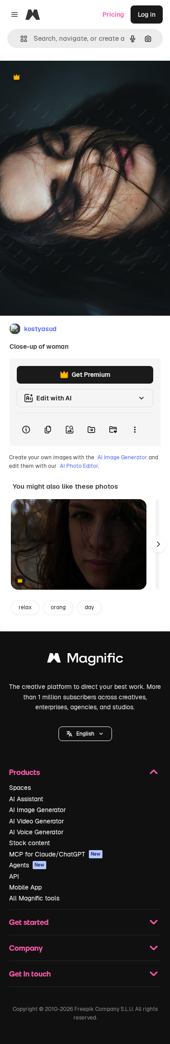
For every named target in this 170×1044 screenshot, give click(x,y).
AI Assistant (26, 799)
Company (26, 948)
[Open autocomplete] (20, 38)
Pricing (113, 14)
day (89, 607)
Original (58, 77)
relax (25, 607)
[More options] (135, 429)
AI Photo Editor (79, 466)
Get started (29, 922)
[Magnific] (85, 660)
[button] (85, 733)
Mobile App (25, 887)
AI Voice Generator (36, 832)
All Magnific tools (34, 898)
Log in (146, 14)
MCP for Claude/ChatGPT (55, 854)
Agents (26, 865)
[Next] (158, 544)
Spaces (20, 788)
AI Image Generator (122, 457)
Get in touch (30, 973)
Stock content (29, 843)
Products (24, 772)
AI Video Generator (36, 821)
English (85, 733)
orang (58, 607)
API (14, 876)
